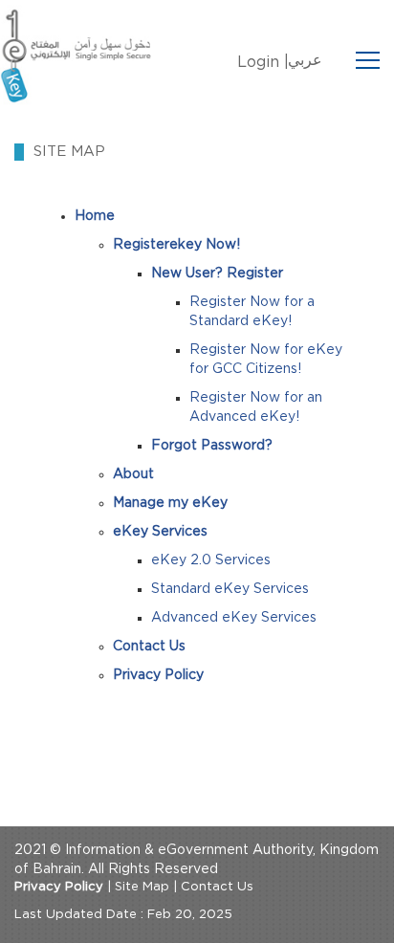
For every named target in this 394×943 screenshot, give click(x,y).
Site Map (142, 887)
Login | (263, 62)
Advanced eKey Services (234, 618)
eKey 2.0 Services (211, 560)
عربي (305, 60)
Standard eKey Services (230, 589)
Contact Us (217, 887)
